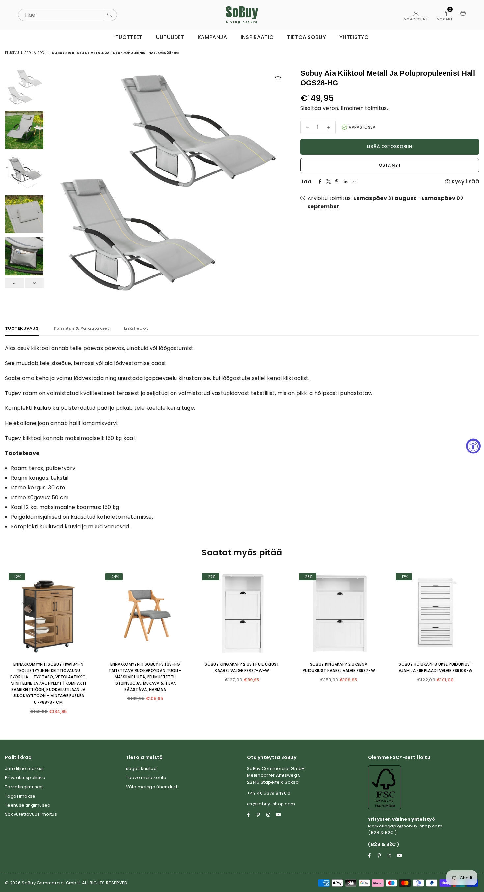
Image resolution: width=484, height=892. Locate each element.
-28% (307, 576)
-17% (404, 576)
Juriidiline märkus (24, 768)
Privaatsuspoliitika (25, 777)
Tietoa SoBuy (306, 37)
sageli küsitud (141, 768)
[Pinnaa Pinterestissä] (337, 181)
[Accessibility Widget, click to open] (473, 446)
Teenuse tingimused (28, 805)
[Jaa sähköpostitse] (354, 181)
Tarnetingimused (24, 787)
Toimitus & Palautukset (81, 328)
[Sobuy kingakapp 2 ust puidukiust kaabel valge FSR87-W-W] (242, 613)
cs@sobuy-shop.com (271, 804)
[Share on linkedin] (345, 181)
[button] (444, 15)
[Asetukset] (461, 15)
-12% (17, 576)
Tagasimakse (20, 796)
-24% (114, 576)
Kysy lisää (464, 181)
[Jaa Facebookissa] (320, 181)
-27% (210, 576)
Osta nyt (390, 165)
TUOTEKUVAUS (22, 328)
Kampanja (212, 37)
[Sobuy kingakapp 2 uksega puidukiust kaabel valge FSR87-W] (339, 613)
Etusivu (12, 52)
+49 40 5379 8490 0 (269, 793)
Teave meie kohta (146, 777)
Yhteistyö (354, 37)
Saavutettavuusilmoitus (31, 814)
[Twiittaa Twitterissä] (328, 181)
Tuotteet (129, 37)
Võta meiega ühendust (151, 787)
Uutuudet (170, 37)
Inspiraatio (257, 37)
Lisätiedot (136, 328)
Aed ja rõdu (35, 52)
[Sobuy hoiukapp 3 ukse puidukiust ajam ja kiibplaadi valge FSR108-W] (435, 613)
